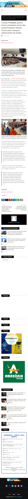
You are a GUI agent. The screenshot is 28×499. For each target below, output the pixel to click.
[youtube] (18, 486)
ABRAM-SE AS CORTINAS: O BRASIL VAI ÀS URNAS (16, 423)
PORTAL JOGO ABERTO (17, 496)
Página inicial (4, 16)
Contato (13, 494)
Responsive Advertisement (7, 42)
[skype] (12, 486)
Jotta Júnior (17, 222)
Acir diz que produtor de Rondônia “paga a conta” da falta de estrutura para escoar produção (16, 416)
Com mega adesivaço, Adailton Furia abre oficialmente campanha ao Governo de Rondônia (16, 401)
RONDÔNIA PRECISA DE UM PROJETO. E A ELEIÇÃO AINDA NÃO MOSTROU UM (16, 393)
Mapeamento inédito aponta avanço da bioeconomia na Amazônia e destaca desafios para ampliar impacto (16, 408)
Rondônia (9, 16)
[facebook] (7, 486)
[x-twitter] (9, 486)
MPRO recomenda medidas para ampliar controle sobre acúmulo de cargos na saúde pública (16, 240)
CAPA (9, 494)
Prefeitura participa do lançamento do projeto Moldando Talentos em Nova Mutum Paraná (16, 248)
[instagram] (15, 486)
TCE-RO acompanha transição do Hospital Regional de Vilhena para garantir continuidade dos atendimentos (16, 233)
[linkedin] (21, 486)
